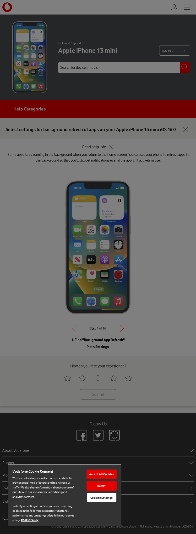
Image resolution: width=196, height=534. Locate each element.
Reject (101, 486)
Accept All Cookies (101, 474)
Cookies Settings (101, 497)
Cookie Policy (29, 520)
